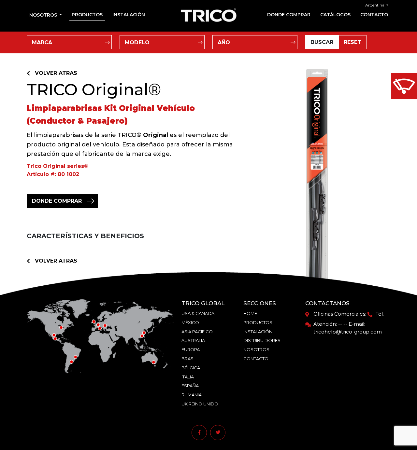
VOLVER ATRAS (56, 73)
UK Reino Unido (199, 403)
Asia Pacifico (197, 331)
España (190, 385)
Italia (187, 376)
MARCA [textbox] (42, 42)
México (190, 322)
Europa (190, 349)
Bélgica (190, 367)
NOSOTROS (256, 349)
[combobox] (69, 42)
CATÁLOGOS (335, 15)
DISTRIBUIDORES (261, 340)
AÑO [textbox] (224, 42)
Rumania (191, 394)
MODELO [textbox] (137, 42)
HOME (250, 313)
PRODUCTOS (87, 15)
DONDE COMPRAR (288, 15)
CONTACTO (374, 15)
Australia (193, 340)
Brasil (189, 358)
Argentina (375, 5)
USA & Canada (197, 313)
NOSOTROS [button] (43, 15)
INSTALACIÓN (128, 15)
